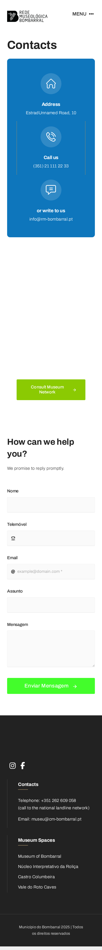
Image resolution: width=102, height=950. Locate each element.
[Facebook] (22, 760)
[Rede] (27, 12)
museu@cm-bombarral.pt (57, 819)
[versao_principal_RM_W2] (35, 734)
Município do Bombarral (40, 927)
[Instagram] (12, 760)
